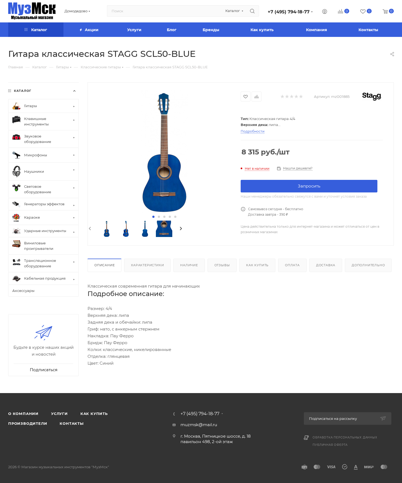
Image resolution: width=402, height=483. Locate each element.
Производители (27, 423)
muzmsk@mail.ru (198, 424)
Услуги (59, 413)
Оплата (292, 265)
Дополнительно (368, 265)
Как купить (257, 265)
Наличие (189, 265)
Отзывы (222, 265)
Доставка (325, 265)
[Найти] (252, 11)
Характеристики (147, 265)
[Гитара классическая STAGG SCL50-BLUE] (164, 151)
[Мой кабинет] (324, 12)
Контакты (71, 423)
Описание (104, 265)
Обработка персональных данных (345, 437)
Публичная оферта (330, 445)
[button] (153, 217)
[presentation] (89, 228)
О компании (23, 413)
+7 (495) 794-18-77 (289, 11)
